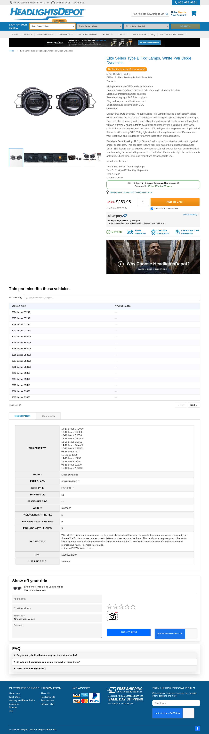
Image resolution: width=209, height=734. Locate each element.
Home (11, 51)
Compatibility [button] (48, 416)
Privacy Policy (48, 704)
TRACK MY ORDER (87, 34)
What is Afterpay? (190, 215)
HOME (14, 34)
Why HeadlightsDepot (173, 34)
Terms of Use (47, 700)
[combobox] (150, 14)
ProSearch (139, 34)
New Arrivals (45, 34)
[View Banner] (104, 42)
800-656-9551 (187, 2)
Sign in (182, 12)
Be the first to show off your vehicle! (126, 69)
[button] (153, 273)
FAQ (153, 34)
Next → (194, 405)
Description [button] (22, 416)
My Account (14, 693)
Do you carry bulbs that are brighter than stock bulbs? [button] (45, 655)
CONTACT (123, 34)
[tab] (22, 415)
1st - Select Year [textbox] (40, 26)
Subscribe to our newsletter (166, 208)
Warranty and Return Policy (22, 700)
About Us (45, 693)
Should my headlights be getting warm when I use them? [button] (47, 662)
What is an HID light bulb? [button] (30, 668)
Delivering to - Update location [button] (131, 192)
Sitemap (13, 707)
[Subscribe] (197, 703)
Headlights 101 (48, 697)
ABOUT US (107, 34)
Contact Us (14, 704)
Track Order (14, 697)
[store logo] (47, 13)
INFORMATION (65, 34)
